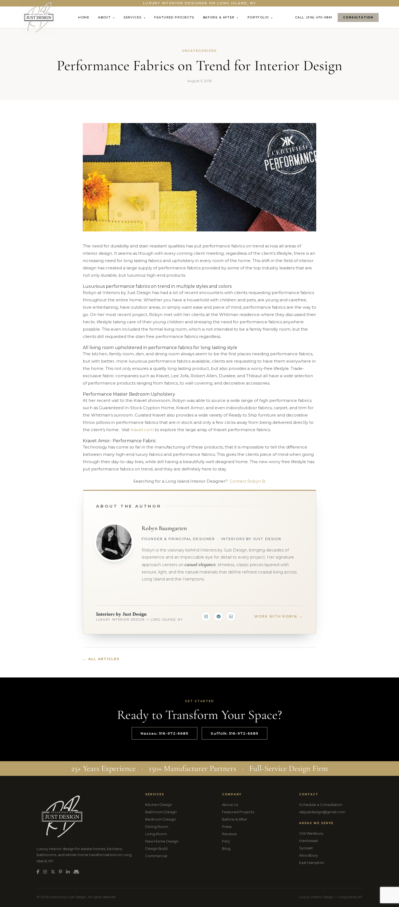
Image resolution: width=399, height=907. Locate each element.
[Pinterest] (218, 616)
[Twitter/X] (53, 871)
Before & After (221, 17)
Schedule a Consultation (320, 804)
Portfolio (260, 17)
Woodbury (308, 855)
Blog (226, 848)
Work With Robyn (278, 616)
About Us (230, 804)
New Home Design (162, 841)
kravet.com (142, 429)
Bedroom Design (160, 819)
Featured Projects (174, 17)
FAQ (226, 841)
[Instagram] (206, 616)
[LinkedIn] (231, 616)
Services (134, 17)
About (106, 17)
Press (227, 826)
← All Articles (101, 659)
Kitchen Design (158, 804)
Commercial (156, 856)
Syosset (306, 848)
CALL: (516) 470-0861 (313, 17)
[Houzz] (76, 871)
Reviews (229, 834)
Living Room (156, 834)
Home (83, 17)
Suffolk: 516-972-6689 (234, 733)
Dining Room (156, 826)
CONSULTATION (358, 17)
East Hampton (311, 862)
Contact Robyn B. (248, 481)
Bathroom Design (161, 812)
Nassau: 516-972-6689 (165, 733)
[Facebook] (38, 871)
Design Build (156, 848)
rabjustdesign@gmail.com (322, 812)
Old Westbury (311, 833)
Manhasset (308, 840)
